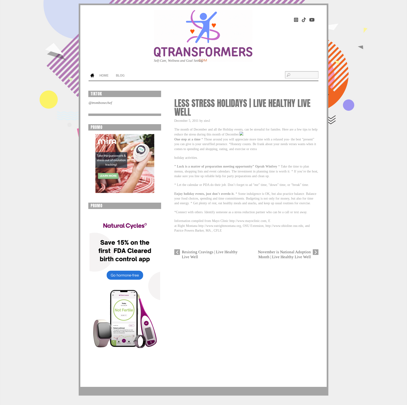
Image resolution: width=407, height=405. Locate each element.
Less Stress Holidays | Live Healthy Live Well (242, 108)
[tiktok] (304, 19)
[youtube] (311, 19)
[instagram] (296, 19)
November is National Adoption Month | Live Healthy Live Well (284, 254)
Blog (120, 75)
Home (92, 75)
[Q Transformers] (203, 54)
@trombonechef (100, 103)
